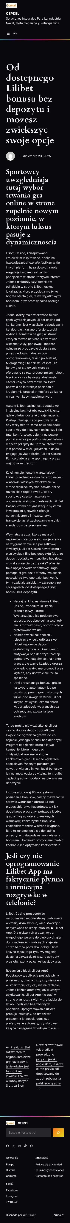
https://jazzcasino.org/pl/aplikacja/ (30, 262)
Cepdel (12, 13)
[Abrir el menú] (8, 33)
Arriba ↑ (59, 1214)
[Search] (58, 1132)
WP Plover (29, 1214)
